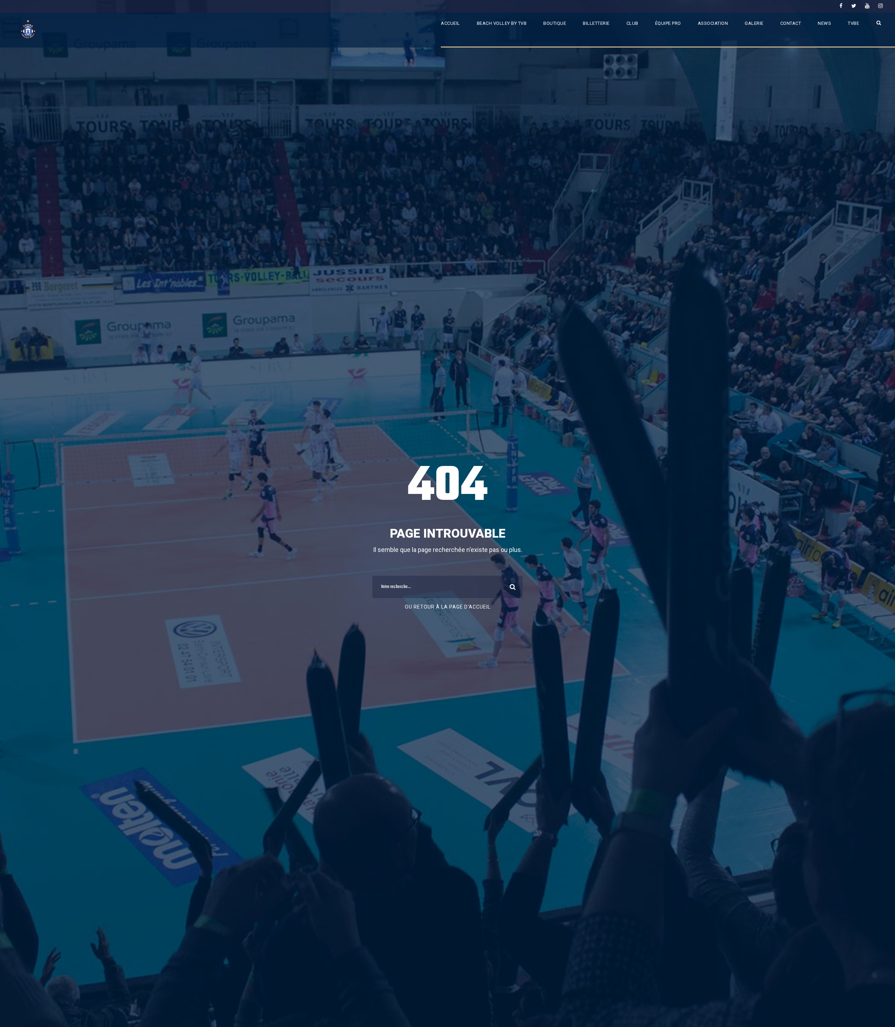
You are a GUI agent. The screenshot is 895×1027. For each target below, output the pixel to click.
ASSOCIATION (713, 23)
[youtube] (867, 6)
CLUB (632, 23)
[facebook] (841, 6)
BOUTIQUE (554, 23)
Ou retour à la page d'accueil (448, 607)
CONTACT (790, 23)
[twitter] (853, 6)
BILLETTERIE (596, 23)
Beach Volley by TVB (502, 23)
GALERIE (754, 23)
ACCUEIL (450, 23)
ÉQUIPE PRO (668, 23)
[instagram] (880, 6)
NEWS (824, 23)
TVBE (853, 23)
